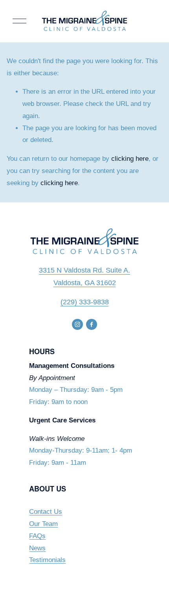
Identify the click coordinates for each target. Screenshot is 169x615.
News (37, 548)
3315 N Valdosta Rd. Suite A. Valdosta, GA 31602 (84, 276)
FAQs (37, 536)
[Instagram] (77, 324)
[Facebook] (91, 324)
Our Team (43, 524)
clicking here (130, 158)
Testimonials (47, 560)
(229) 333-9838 (85, 302)
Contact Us (45, 511)
